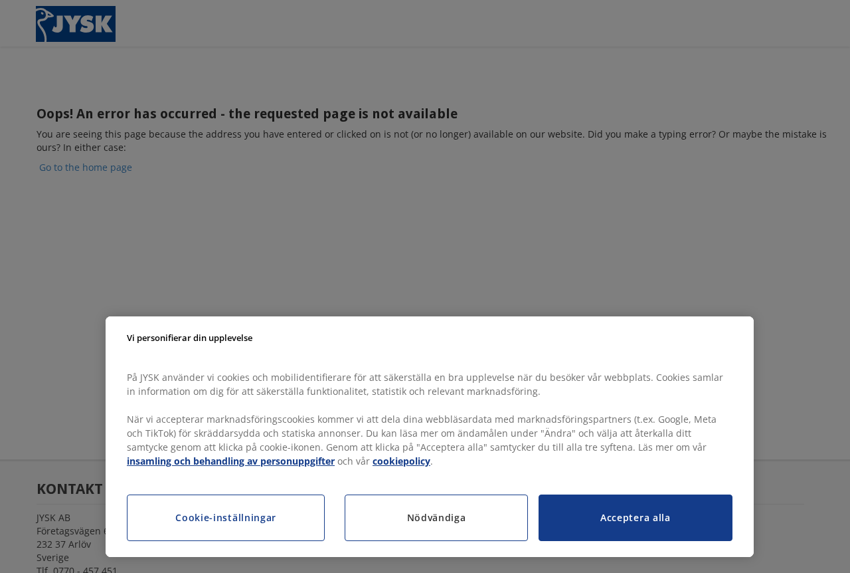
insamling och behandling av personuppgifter (231, 461)
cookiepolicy (401, 461)
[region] (430, 436)
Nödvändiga (436, 517)
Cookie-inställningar (225, 517)
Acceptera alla (635, 517)
